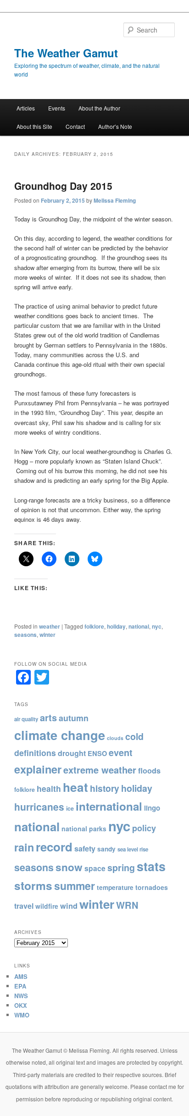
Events (56, 108)
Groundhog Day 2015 (63, 186)
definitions (35, 752)
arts (48, 717)
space (95, 868)
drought (72, 753)
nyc (156, 626)
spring (121, 867)
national (138, 626)
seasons (25, 634)
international (109, 806)
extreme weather (99, 769)
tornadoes (151, 887)
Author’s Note (115, 126)
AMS (21, 976)
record (54, 846)
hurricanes (39, 806)
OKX (20, 1005)
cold (134, 736)
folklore (94, 626)
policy (144, 828)
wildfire (46, 906)
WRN (127, 905)
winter (47, 634)
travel (23, 906)
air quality (26, 719)
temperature (115, 887)
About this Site (34, 126)
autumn (74, 718)
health (49, 788)
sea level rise (132, 849)
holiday (116, 626)
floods (149, 770)
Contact (75, 126)
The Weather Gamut (66, 53)
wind (69, 905)
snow (69, 867)
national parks (83, 828)
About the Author (99, 108)
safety (84, 848)
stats (151, 866)
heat (75, 787)
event (121, 752)
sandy (106, 849)
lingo (152, 808)
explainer (37, 769)
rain (24, 847)
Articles (26, 108)
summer (74, 885)
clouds (115, 738)
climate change (59, 735)
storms (33, 885)
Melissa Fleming (115, 200)
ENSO (97, 753)
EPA (20, 986)
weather (49, 626)
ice (70, 808)
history (104, 788)
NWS (21, 995)
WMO (21, 1015)
